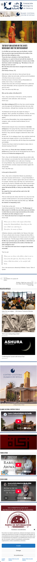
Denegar (18, 550)
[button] (34, 529)
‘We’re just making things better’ (11, 334)
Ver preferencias (18, 555)
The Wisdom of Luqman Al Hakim (11, 279)
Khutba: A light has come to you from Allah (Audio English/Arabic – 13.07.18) (24, 283)
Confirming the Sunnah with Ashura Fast (13, 356)
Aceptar (18, 545)
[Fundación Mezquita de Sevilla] (18, 5)
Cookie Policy (3, 559)
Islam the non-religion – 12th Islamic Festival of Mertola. (17, 311)
